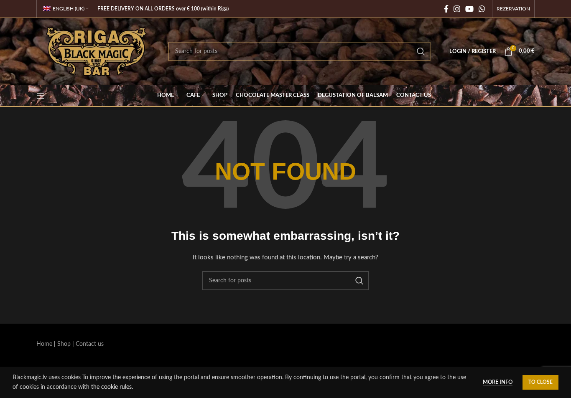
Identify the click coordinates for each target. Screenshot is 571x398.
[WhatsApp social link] (482, 9)
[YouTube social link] (469, 9)
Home (44, 344)
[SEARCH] (421, 51)
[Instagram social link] (457, 9)
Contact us (90, 344)
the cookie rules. (112, 387)
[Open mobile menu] (40, 95)
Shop (64, 344)
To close (540, 382)
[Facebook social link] (446, 9)
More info (497, 382)
